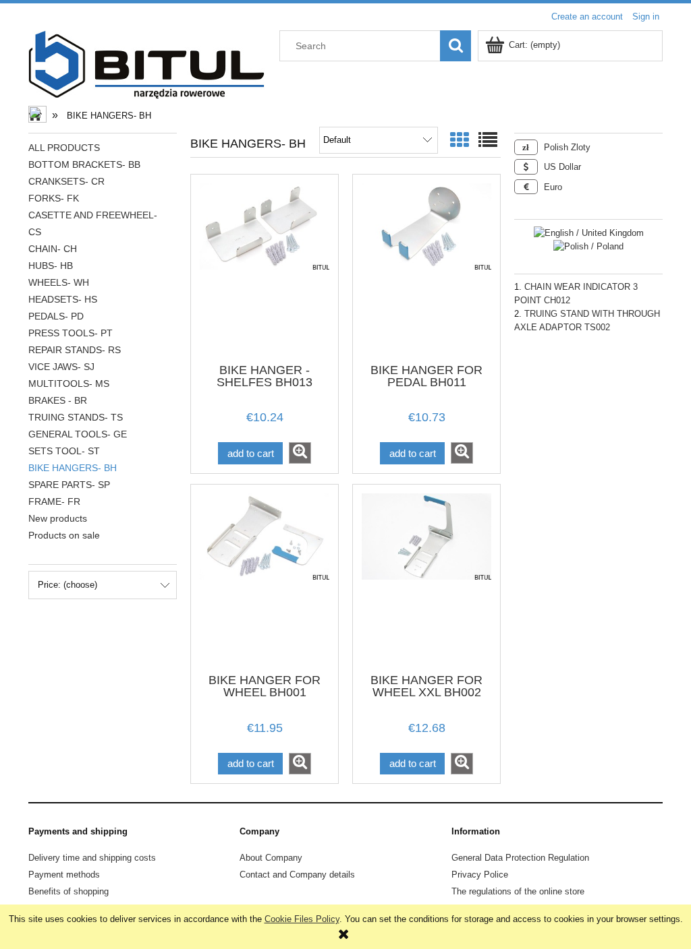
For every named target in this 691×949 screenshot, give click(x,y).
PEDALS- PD (56, 316)
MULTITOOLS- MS (68, 383)
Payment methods (64, 874)
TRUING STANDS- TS (75, 417)
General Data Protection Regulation (520, 858)
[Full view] (487, 140)
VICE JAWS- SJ (61, 366)
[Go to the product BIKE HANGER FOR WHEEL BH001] (264, 577)
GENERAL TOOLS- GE (77, 434)
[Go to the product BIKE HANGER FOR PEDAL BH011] (426, 267)
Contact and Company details (297, 874)
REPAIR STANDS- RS (74, 349)
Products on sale (64, 535)
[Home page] (146, 63)
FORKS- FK (53, 198)
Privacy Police (479, 874)
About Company (271, 858)
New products (57, 518)
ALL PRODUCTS (64, 147)
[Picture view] (459, 140)
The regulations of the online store (517, 891)
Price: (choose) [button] (67, 585)
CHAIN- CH (52, 248)
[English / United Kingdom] (589, 232)
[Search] (455, 45)
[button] (300, 453)
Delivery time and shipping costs (92, 858)
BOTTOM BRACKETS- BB (84, 164)
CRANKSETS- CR (66, 181)
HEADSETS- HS (62, 299)
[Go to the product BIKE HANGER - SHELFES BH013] (264, 267)
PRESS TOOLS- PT (70, 333)
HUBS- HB (50, 265)
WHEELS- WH (58, 282)
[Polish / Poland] (588, 246)
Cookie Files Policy (302, 919)
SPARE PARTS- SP (69, 484)
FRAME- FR (54, 501)
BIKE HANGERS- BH (72, 467)
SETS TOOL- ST (64, 451)
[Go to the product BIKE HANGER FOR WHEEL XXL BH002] (426, 577)
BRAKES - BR (57, 400)
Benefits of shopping (68, 891)
